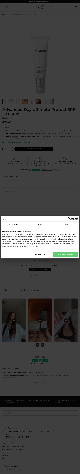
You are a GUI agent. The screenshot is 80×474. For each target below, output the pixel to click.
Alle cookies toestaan (65, 254)
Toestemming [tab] (13, 224)
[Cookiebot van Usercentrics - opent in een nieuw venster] (69, 218)
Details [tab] (40, 224)
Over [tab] (66, 224)
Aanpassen (38, 254)
